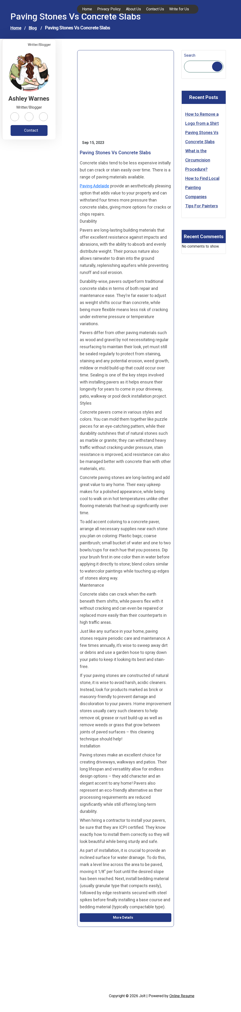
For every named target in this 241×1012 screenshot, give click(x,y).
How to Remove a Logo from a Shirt (202, 119)
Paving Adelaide (94, 185)
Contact (30, 130)
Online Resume (181, 996)
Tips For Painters (201, 205)
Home (15, 27)
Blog (33, 27)
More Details (123, 917)
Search (189, 55)
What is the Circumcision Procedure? (197, 160)
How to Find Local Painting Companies (202, 187)
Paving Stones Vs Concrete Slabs (201, 137)
